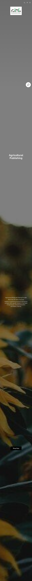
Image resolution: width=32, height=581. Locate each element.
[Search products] (28, 84)
